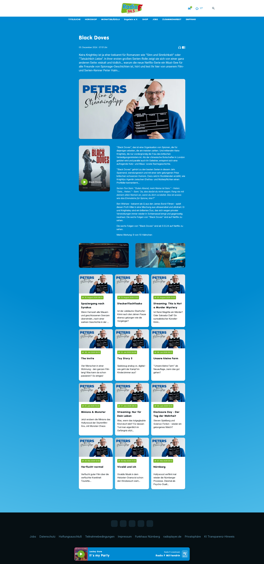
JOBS (155, 19)
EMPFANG (191, 19)
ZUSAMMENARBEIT (171, 19)
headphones (179, 47)
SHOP (145, 19)
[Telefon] (68, 8)
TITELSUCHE (74, 19)
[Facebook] (51, 8)
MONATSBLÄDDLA (110, 19)
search (213, 8)
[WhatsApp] (57, 8)
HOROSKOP (91, 19)
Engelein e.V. (131, 19)
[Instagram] (63, 8)
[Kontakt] (74, 8)
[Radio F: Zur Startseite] (132, 8)
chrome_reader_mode (183, 47)
